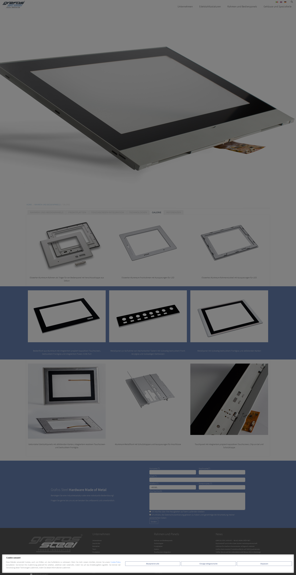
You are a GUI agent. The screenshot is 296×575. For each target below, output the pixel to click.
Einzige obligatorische (208, 563)
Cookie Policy (116, 562)
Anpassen (264, 563)
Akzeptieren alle (152, 563)
